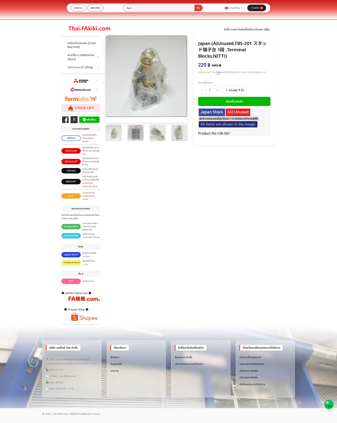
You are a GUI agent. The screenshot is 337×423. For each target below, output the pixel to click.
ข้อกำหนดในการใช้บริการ (252, 384)
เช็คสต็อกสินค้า (234, 101)
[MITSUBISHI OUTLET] (80, 80)
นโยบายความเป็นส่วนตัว (251, 364)
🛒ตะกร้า (256, 7)
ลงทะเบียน (95, 7)
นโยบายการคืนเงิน (248, 370)
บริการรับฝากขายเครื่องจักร (189, 364)
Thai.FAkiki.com (60, 413)
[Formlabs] (80, 99)
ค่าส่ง (218, 72)
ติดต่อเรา (115, 357)
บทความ (114, 370)
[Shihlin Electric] (80, 89)
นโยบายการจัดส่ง (248, 377)
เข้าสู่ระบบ (78, 7)
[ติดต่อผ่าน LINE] (328, 404)
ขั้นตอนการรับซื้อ (183, 357)
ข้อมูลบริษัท (116, 364)
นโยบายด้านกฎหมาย (250, 357)
